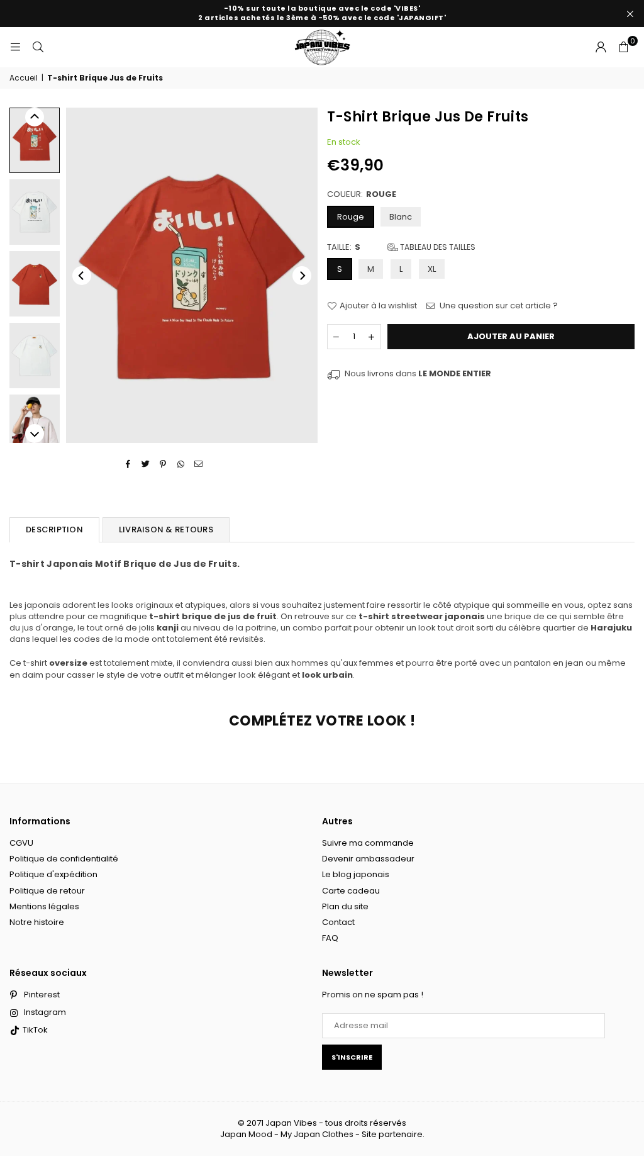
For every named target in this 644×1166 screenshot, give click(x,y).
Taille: (401, 247)
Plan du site (345, 906)
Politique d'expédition (53, 874)
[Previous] (81, 275)
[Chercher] (37, 47)
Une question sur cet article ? (498, 305)
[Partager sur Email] (198, 464)
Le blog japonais (355, 874)
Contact (338, 922)
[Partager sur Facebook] (128, 464)
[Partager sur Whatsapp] (181, 464)
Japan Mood (246, 1134)
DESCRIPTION (54, 529)
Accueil (23, 78)
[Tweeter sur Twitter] (145, 464)
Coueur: (361, 194)
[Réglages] (600, 47)
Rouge (350, 217)
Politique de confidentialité (63, 859)
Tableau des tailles (436, 247)
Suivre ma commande (368, 843)
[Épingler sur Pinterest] (163, 464)
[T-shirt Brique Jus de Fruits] (34, 140)
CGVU (21, 843)
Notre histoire (36, 922)
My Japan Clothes (316, 1134)
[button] (623, 47)
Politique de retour (47, 891)
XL (432, 269)
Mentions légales (44, 906)
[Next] (301, 275)
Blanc (400, 217)
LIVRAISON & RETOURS (166, 529)
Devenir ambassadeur (368, 859)
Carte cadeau (351, 891)
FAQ (330, 938)
